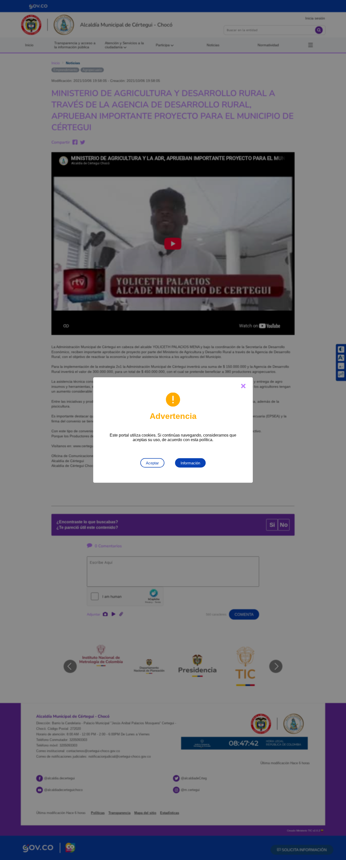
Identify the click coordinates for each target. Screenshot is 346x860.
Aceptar (152, 463)
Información (190, 463)
